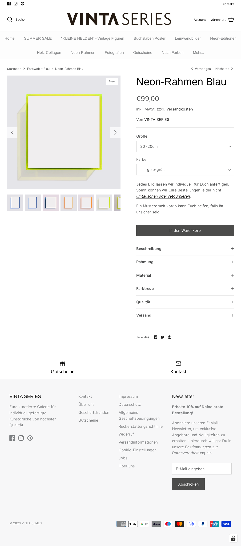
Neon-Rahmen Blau (69, 69)
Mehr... (198, 53)
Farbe (141, 159)
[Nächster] (115, 132)
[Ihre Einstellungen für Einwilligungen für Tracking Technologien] (233, 538)
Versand (143, 315)
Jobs (123, 458)
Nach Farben (173, 53)
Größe (141, 136)
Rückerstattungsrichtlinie (141, 426)
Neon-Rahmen (83, 53)
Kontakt (228, 4)
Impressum (128, 396)
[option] (63, 132)
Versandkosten (179, 109)
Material (143, 275)
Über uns (86, 404)
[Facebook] (9, 3)
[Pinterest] (22, 3)
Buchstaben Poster (149, 38)
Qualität (143, 302)
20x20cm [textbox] (149, 146)
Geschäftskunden (93, 412)
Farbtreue (145, 288)
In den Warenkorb (185, 230)
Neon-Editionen (223, 38)
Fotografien (114, 53)
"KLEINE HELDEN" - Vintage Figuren (92, 38)
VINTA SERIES (156, 119)
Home (9, 38)
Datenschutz (130, 404)
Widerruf (126, 434)
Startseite (14, 69)
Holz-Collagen (49, 53)
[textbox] (155, 169)
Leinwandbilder (188, 38)
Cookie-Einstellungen (138, 450)
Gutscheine (142, 53)
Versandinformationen (138, 442)
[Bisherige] (12, 132)
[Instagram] (15, 3)
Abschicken (188, 484)
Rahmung (144, 261)
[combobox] (185, 146)
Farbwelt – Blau (38, 69)
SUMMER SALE (38, 38)
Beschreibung (148, 248)
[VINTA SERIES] (120, 19)
